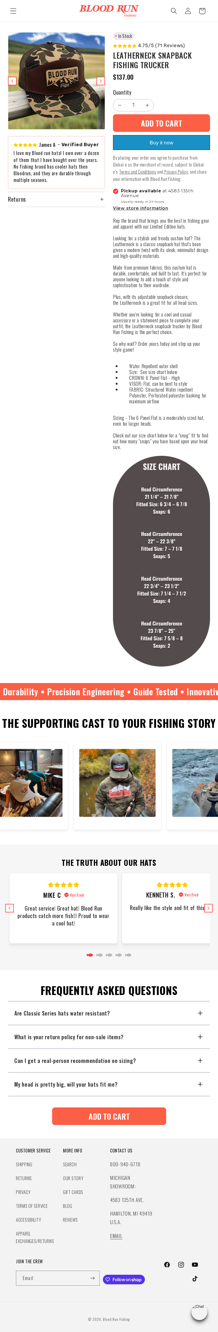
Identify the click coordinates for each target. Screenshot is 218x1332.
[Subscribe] (92, 1278)
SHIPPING (24, 1164)
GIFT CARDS (73, 1192)
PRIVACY (23, 1192)
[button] (13, 11)
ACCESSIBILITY (28, 1219)
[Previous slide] (12, 81)
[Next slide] (101, 81)
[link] (109, 1116)
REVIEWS (70, 1219)
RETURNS (24, 1178)
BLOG (67, 1206)
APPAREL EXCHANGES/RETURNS (35, 1237)
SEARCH (70, 1164)
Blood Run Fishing (116, 1319)
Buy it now (161, 142)
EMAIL (116, 1236)
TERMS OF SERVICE (32, 1206)
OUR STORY (73, 1178)
